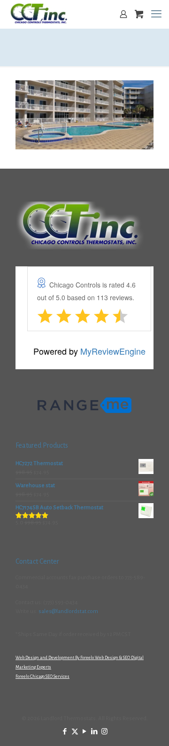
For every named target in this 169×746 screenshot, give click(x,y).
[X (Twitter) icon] (74, 731)
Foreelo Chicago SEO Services (42, 676)
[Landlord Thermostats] (38, 14)
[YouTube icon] (84, 731)
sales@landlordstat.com (68, 611)
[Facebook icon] (65, 731)
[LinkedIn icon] (94, 731)
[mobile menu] (156, 14)
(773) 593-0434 (60, 602)
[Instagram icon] (104, 731)
